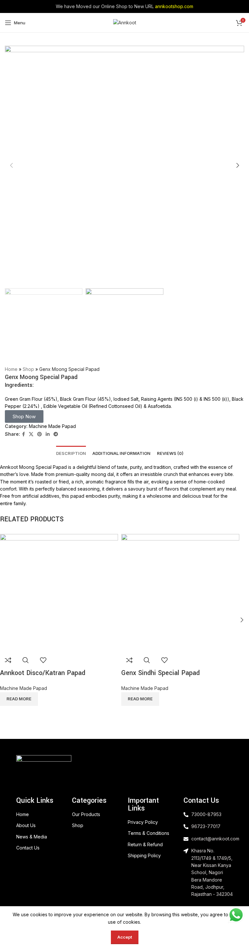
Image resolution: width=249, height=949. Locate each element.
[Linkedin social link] (48, 434)
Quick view (26, 660)
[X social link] (31, 434)
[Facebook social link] (23, 434)
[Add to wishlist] (43, 660)
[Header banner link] (124, 6)
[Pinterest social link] (39, 434)
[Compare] (8, 660)
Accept (124, 937)
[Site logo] (124, 22)
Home (11, 369)
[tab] (71, 451)
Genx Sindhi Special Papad (160, 673)
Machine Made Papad (52, 426)
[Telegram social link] (56, 434)
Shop (28, 369)
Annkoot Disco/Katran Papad (42, 673)
